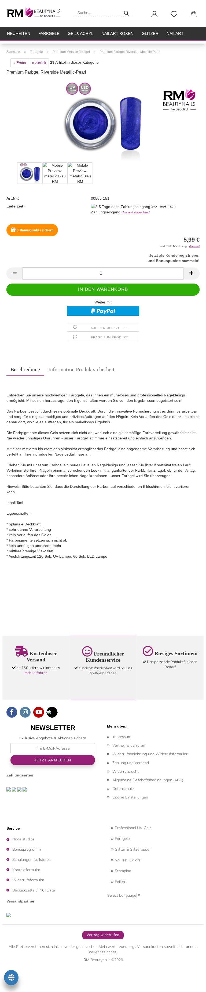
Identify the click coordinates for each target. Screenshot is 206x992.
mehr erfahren (35, 673)
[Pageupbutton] (191, 984)
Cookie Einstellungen (130, 797)
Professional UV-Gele (133, 827)
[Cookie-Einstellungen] (11, 978)
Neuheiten (18, 33)
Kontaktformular (26, 869)
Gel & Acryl (80, 33)
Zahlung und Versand (130, 762)
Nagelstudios (23, 839)
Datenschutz (123, 788)
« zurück (39, 62)
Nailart (175, 33)
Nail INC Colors (127, 860)
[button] (154, 14)
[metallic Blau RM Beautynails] (103, 120)
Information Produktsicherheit (81, 369)
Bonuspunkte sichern (35, 230)
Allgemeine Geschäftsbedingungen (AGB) (147, 780)
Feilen (119, 881)
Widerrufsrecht (125, 771)
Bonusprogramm (26, 849)
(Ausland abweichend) (136, 212)
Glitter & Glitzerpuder (132, 849)
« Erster (20, 62)
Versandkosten (150, 946)
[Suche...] (126, 12)
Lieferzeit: (15, 206)
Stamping (122, 870)
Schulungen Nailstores (31, 859)
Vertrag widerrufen (128, 745)
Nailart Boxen (117, 33)
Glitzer (150, 33)
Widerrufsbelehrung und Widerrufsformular (149, 753)
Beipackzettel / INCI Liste (33, 890)
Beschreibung (25, 369)
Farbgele (49, 33)
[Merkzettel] (174, 14)
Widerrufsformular (28, 880)
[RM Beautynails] (35, 13)
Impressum (121, 736)
